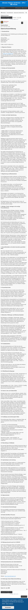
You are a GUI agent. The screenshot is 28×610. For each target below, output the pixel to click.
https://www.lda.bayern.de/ (10, 576)
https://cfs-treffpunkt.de (8, 53)
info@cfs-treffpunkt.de (8, 44)
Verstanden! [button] (8, 607)
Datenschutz (5, 15)
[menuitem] (3, 8)
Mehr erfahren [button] (9, 603)
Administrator (6, 21)
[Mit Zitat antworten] (22, 23)
